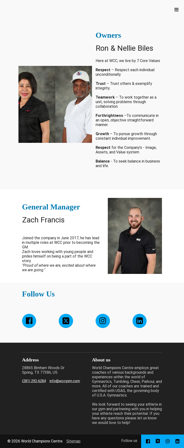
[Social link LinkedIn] (139, 321)
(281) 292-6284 (34, 381)
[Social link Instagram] (103, 321)
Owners (108, 35)
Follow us (129, 440)
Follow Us (38, 294)
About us (101, 359)
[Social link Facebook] (29, 321)
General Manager (51, 206)
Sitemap (73, 441)
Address (30, 359)
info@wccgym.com (65, 381)
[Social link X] (66, 321)
